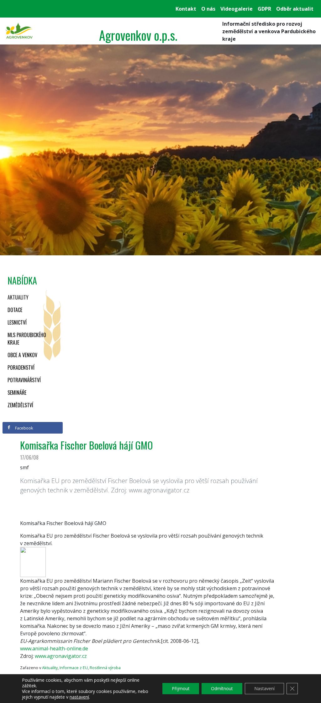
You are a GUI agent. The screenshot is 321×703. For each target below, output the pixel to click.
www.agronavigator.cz (61, 656)
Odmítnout (222, 688)
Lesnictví (17, 322)
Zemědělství (20, 405)
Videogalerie (236, 8)
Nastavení (264, 688)
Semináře (17, 392)
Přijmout (181, 688)
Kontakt (186, 8)
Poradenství (21, 367)
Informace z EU (74, 667)
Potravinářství (24, 380)
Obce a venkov (22, 355)
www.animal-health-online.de (54, 648)
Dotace (15, 310)
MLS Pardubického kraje (27, 338)
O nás (208, 8)
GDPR (264, 8)
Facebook (23, 428)
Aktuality (18, 297)
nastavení (79, 697)
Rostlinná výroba (105, 667)
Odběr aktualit (294, 8)
